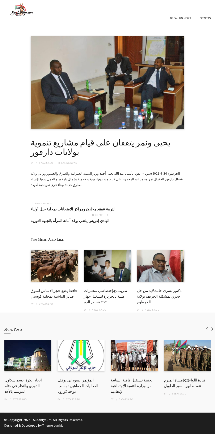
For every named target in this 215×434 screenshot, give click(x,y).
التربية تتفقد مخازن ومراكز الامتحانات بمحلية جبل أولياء (73, 209)
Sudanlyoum (42, 420)
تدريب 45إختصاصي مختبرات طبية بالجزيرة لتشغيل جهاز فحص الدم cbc (105, 296)
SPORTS (205, 18)
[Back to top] (211, 430)
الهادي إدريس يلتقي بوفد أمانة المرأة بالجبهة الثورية (70, 220)
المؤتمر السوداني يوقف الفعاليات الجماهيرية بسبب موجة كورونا (78, 385)
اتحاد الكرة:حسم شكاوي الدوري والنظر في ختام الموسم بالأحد (23, 385)
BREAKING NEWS (180, 18)
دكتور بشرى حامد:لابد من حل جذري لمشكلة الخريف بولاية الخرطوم (159, 296)
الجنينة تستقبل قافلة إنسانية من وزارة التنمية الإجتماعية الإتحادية (132, 385)
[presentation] (207, 329)
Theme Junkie (52, 425)
